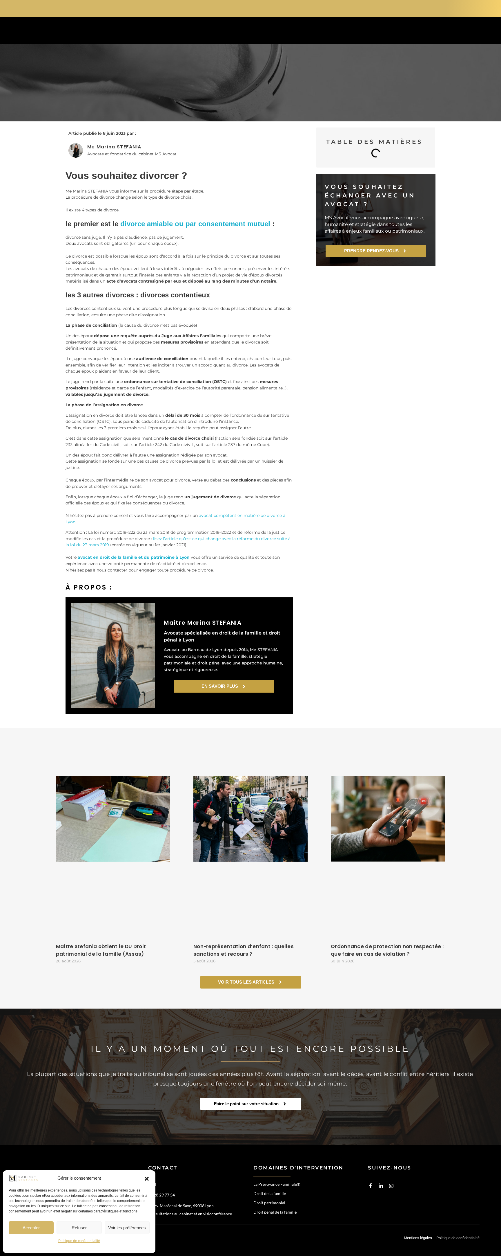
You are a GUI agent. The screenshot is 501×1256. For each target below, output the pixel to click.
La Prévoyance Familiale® (276, 1184)
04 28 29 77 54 (404, 8)
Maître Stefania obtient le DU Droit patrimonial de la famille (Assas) (101, 950)
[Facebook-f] (370, 1185)
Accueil (170, 32)
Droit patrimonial (269, 1202)
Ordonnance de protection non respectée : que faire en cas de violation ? (387, 950)
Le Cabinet (296, 32)
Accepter (31, 1227)
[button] (147, 1178)
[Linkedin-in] (380, 1185)
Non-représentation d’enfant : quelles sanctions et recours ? (243, 950)
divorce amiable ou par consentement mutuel (195, 224)
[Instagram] (391, 1185)
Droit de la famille (269, 1193)
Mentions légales (418, 1238)
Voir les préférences (127, 1227)
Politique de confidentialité (79, 1241)
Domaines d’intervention (232, 32)
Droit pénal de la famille (275, 1212)
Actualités (341, 32)
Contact (384, 32)
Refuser (79, 1227)
